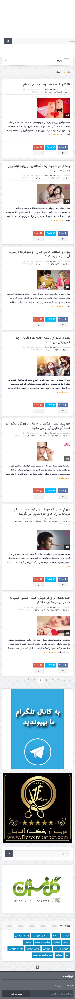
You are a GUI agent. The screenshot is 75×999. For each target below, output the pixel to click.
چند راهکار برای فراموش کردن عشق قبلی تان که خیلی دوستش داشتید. (38, 600)
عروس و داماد (61, 948)
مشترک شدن (16, 994)
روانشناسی (50, 435)
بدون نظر (48, 92)
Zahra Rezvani (50, 89)
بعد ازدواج (58, 178)
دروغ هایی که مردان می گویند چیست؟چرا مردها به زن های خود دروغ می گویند (40, 511)
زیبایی (56, 942)
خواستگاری (58, 92)
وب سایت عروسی (42, 955)
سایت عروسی (42, 942)
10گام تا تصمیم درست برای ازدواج (46, 84)
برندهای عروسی (41, 936)
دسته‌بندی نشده (48, 521)
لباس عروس (33, 948)
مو (67, 955)
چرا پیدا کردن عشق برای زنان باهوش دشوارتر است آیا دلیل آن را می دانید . (38, 426)
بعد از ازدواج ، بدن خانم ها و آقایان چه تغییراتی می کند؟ (42, 340)
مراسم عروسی (16, 948)
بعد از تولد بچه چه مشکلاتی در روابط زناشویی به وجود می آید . (38, 168)
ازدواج (65, 92)
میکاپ (59, 955)
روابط (52, 609)
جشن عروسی (22, 936)
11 (20, 680)
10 (27, 680)
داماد (65, 942)
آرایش (65, 936)
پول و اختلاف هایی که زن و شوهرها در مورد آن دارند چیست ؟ (39, 254)
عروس (28, 942)
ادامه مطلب (56, 134)
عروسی (46, 948)
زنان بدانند (50, 178)
